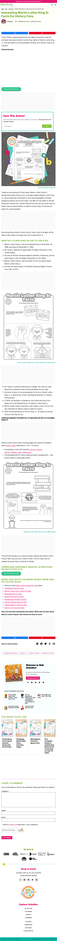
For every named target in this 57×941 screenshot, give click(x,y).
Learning (28, 917)
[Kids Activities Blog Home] (7, 4)
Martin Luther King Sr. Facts (11, 89)
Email (4, 817)
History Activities (34, 653)
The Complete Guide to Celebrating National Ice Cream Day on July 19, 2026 (49, 746)
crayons (32, 449)
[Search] (52, 4)
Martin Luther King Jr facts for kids (17, 591)
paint (20, 452)
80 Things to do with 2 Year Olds (46, 695)
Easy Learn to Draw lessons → (32, 1)
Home (2, 9)
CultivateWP (52, 939)
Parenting (28, 924)
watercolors (27, 452)
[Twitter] (39, 682)
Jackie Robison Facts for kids (15, 605)
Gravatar (13, 824)
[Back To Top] (4, 864)
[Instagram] (28, 682)
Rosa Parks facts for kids (14, 597)
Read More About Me (33, 678)
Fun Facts (11, 9)
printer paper (11, 445)
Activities (28, 908)
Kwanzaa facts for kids (13, 594)
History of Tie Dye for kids (14, 608)
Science (28, 921)
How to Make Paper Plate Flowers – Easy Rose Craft (12, 697)
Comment (5, 791)
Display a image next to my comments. (20, 824)
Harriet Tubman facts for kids (15, 602)
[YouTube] (31, 682)
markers (14, 452)
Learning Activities (47, 653)
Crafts (28, 914)
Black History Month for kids (27, 585)
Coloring (28, 911)
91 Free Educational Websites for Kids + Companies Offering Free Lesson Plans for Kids (30, 699)
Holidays (28, 927)
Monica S (10, 21)
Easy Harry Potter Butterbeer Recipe (13, 707)
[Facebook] (35, 682)
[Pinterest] (43, 682)
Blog (6, 9)
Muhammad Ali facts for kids (15, 599)
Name (3, 810)
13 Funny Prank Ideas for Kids (29, 707)
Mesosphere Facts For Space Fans (35, 741)
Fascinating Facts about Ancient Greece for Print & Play (7, 743)
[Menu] (55, 4)
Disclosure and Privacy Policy (37, 939)
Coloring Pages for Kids (10, 653)
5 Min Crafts (28, 931)
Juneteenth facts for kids (14, 588)
